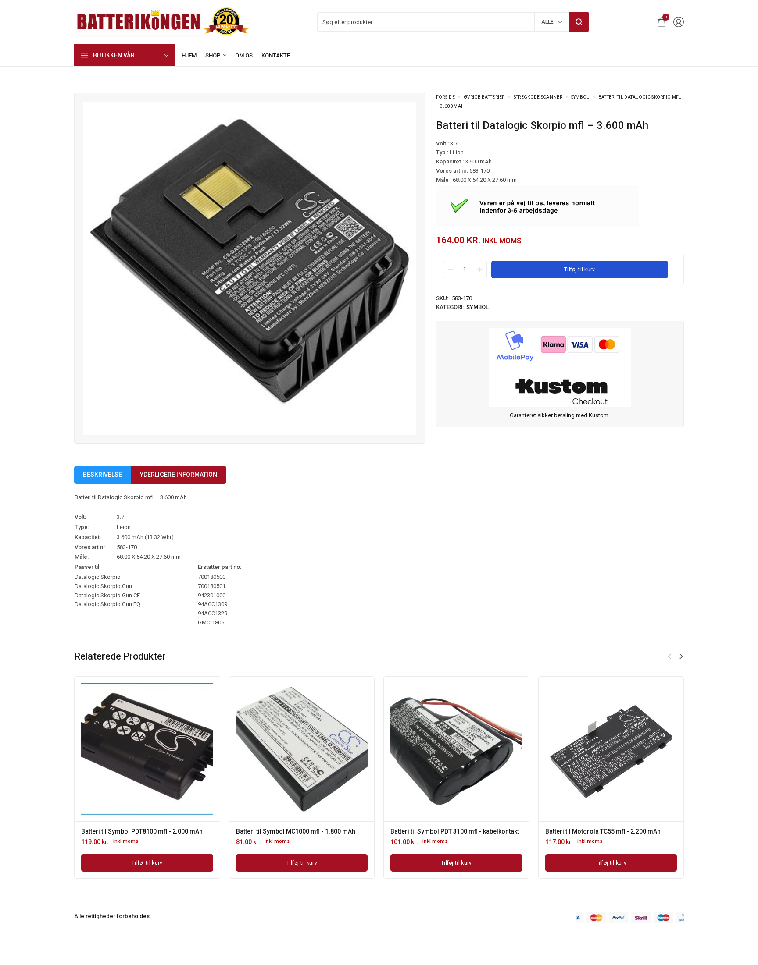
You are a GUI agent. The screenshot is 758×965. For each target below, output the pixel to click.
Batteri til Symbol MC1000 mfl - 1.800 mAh (295, 831)
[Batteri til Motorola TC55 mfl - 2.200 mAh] (611, 749)
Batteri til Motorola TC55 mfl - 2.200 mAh (603, 831)
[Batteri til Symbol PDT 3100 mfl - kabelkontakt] (456, 749)
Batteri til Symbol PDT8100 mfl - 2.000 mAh (142, 831)
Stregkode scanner (538, 97)
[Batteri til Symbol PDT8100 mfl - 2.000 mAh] (147, 749)
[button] (681, 656)
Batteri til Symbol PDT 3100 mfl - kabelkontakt (454, 831)
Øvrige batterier (484, 97)
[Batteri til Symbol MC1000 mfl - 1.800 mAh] (302, 749)
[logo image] (162, 21)
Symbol (580, 97)
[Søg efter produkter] (579, 22)
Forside (445, 97)
